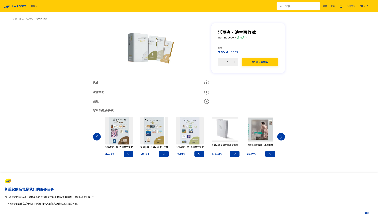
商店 (33, 6)
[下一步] (281, 137)
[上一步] (97, 137)
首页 (14, 19)
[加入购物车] (128, 154)
